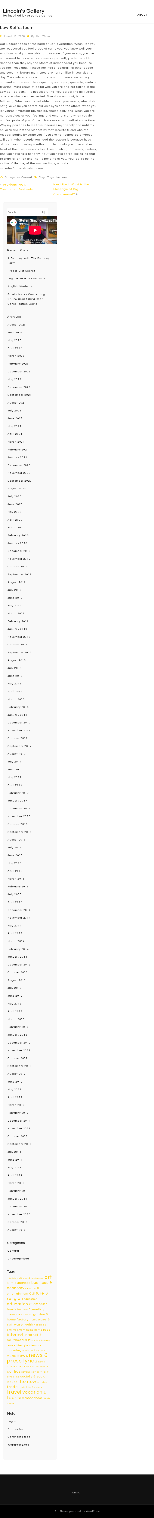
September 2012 (20, 1066)
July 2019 (14, 590)
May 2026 (14, 340)
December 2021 (19, 387)
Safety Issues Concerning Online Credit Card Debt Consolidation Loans (26, 299)
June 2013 (15, 996)
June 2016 (15, 855)
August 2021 (17, 402)
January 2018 (17, 715)
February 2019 (18, 621)
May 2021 (14, 426)
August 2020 (17, 488)
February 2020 (18, 535)
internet (15, 1334)
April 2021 (15, 434)
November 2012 (19, 1050)
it (29, 1340)
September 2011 (20, 1144)
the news (62, 177)
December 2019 (19, 551)
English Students (20, 286)
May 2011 (14, 1167)
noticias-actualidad (36, 1367)
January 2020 (17, 543)
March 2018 (16, 699)
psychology (28, 1372)
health (28, 1324)
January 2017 (17, 800)
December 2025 (19, 371)
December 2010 (19, 1206)
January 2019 (17, 629)
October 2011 (18, 1136)
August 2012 (17, 1074)
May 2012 (14, 1089)
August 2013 (17, 980)
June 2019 (15, 598)
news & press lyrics (27, 1358)
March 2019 (16, 613)
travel (14, 1392)
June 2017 (15, 769)
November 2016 (19, 816)
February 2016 (18, 886)
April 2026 (15, 348)
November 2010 (19, 1214)
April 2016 (15, 871)
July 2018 (14, 668)
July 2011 (14, 1152)
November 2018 (19, 637)
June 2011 (15, 1160)
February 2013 (18, 1027)
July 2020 (14, 496)
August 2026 (17, 324)
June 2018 (15, 676)
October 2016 (18, 824)
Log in (12, 1421)
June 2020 (15, 504)
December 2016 (19, 808)
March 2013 (16, 1019)
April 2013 (15, 1011)
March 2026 (16, 356)
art (48, 1277)
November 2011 (19, 1128)
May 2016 (14, 863)
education (30, 1299)
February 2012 (18, 1113)
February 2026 (18, 363)
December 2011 (19, 1121)
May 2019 (14, 605)
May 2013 (14, 1003)
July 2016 (14, 847)
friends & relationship (19, 1314)
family (11, 1309)
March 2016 (16, 878)
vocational (34, 1398)
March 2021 (16, 442)
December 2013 (19, 964)
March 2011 (16, 1183)
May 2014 (14, 925)
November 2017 (19, 730)
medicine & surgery (34, 1350)
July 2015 (14, 894)
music (11, 1356)
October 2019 (18, 566)
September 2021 (20, 395)
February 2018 (18, 707)
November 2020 (19, 473)
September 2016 (20, 832)
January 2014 (17, 957)
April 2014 (15, 933)
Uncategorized (18, 1258)
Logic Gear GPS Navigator (26, 278)
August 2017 (17, 754)
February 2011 (18, 1191)
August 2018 (17, 660)
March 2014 (16, 941)
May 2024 (14, 379)
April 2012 (15, 1097)
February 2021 (18, 449)
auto (10, 1283)
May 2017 (14, 777)
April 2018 (15, 691)
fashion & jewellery (31, 1309)
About (142, 14)
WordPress (93, 1511)
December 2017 (19, 722)
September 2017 (20, 746)
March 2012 (16, 1105)
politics (13, 1371)
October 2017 (18, 738)
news (22, 1355)
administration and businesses (25, 1278)
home (29, 1330)
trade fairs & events (30, 1387)
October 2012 (18, 1058)
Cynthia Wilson (41, 36)
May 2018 (14, 683)
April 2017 (15, 785)
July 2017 (14, 761)
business (22, 1283)
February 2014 (18, 949)
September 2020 (20, 481)
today (43, 1382)
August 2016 (17, 839)
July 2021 (14, 410)
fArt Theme (61, 1511)
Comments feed (19, 1437)
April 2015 (15, 902)
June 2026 (15, 332)
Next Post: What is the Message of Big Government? (71, 189)
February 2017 (18, 793)
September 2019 (20, 574)
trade (12, 1387)
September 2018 (20, 652)
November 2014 (19, 918)
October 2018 (18, 644)
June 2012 (15, 1081)
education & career (27, 1304)
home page (42, 1329)
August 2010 (17, 1230)
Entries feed (16, 1429)
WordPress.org (18, 1445)
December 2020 (19, 465)
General (26, 177)
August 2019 (17, 582)
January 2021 (17, 457)
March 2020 (16, 527)
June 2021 (15, 418)
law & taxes (43, 1340)
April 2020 (15, 520)
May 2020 (14, 512)
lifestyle (22, 1345)
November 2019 (19, 559)
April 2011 (15, 1175)
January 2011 (17, 1199)
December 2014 (19, 910)
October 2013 (18, 972)
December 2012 (19, 1042)
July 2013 (14, 988)
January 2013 (17, 1035)
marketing (14, 1350)
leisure (11, 1345)
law (34, 1340)
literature (35, 1345)
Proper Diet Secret (21, 271)
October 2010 (18, 1222)
